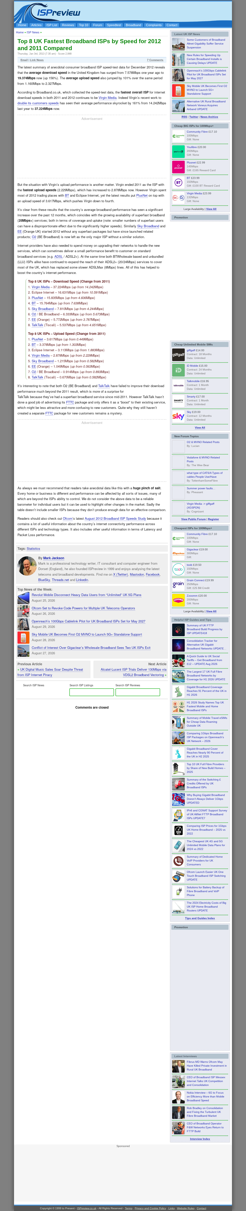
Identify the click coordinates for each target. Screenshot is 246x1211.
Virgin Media (107, 97)
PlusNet (142, 195)
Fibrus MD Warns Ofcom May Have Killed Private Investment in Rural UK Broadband (207, 1065)
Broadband (133, 25)
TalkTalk (37, 324)
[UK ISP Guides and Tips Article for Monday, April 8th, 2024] (178, 820)
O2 (34, 236)
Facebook (153, 574)
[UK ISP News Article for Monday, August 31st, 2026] (178, 49)
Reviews (68, 25)
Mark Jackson (53, 558)
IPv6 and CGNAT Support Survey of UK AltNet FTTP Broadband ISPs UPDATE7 (207, 814)
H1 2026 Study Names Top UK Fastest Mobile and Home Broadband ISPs (205, 706)
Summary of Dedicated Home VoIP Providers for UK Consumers (205, 860)
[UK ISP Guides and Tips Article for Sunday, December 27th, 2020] (178, 804)
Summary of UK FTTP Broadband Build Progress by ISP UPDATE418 (204, 629)
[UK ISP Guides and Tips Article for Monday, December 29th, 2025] (178, 650)
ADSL (58, 256)
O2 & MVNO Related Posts (203, 442)
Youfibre (192, 147)
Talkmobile (193, 381)
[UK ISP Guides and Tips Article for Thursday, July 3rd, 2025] (178, 774)
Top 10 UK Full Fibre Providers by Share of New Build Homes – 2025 (206, 768)
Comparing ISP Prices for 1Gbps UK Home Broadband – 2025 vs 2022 (206, 829)
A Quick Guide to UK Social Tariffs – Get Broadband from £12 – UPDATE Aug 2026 (204, 660)
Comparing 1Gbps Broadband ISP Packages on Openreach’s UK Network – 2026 (205, 737)
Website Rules (185, 1208)
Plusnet (191, 162)
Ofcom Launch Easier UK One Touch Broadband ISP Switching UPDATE (206, 875)
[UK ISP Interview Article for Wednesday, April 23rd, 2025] (178, 1133)
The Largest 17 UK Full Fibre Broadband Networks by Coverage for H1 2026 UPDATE (206, 675)
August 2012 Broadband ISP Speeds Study (115, 518)
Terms (128, 1208)
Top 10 (83, 25)
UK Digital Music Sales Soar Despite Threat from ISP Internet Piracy (50, 672)
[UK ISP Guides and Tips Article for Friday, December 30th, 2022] (178, 866)
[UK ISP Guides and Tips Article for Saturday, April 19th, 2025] (178, 835)
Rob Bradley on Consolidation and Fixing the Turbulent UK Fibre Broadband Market (205, 1112)
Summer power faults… (201, 488)
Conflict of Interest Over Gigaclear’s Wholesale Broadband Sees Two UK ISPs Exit (91, 647)
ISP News (33, 32)
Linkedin (82, 579)
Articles (36, 25)
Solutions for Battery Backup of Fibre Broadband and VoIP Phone (205, 891)
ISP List (52, 25)
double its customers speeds (38, 102)
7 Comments (155, 59)
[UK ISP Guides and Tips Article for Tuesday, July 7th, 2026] (178, 696)
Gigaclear (193, 549)
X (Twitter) (120, 574)
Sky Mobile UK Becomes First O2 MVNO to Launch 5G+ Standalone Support (87, 634)
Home (22, 25)
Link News (37, 59)
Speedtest (114, 25)
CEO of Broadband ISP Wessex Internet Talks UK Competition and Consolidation (206, 1081)
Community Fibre (197, 131)
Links (171, 1208)
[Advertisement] (160, 11)
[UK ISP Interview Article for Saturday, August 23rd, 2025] (178, 1117)
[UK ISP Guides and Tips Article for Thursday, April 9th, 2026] (178, 727)
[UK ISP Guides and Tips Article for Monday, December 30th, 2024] (178, 851)
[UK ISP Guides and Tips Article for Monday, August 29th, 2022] (178, 666)
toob (189, 564)
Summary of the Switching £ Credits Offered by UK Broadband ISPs (204, 783)
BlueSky (44, 579)
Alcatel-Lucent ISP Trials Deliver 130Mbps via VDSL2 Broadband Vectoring (133, 672)
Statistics (33, 548)
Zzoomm (192, 595)
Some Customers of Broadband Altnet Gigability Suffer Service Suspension (206, 43)
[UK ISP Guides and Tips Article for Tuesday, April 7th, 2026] (178, 743)
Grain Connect (195, 580)
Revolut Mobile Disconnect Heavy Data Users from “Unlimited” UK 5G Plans (86, 594)
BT (67, 195)
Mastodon (137, 574)
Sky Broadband (148, 225)
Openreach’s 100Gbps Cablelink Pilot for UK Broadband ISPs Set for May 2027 (88, 621)
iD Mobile (192, 365)
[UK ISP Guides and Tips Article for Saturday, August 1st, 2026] (178, 681)
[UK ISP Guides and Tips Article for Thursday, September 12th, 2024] (178, 881)
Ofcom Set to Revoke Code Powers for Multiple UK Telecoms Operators (83, 608)
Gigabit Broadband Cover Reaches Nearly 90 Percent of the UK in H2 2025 (205, 752)
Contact (172, 25)
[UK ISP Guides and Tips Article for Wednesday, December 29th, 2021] (178, 897)
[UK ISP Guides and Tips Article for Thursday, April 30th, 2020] (178, 635)
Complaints (154, 25)
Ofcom (67, 518)
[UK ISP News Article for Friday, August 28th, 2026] (178, 95)
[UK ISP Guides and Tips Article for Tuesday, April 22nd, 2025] (178, 789)
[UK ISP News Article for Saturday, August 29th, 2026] (178, 80)
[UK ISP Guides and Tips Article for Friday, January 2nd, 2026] (178, 758)
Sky (189, 411)
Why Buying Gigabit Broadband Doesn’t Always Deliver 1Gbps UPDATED (206, 798)
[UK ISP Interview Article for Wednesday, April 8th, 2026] (178, 1087)
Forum (97, 25)
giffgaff (191, 350)
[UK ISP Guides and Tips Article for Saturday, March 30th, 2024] (178, 912)
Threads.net (60, 579)
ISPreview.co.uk (86, 1208)
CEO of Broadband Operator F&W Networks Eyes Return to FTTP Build (205, 1127)
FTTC (70, 402)
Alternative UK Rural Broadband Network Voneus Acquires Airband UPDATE (206, 105)
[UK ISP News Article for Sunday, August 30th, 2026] (178, 65)
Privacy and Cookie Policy (150, 1208)
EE (19, 231)
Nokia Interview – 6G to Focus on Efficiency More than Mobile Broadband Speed (205, 1096)
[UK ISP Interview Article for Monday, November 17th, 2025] (178, 1102)
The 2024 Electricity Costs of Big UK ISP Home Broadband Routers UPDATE (206, 906)
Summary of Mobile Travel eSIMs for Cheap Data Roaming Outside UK (207, 721)
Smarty (191, 396)
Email (24, 59)
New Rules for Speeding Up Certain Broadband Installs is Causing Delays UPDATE (204, 59)
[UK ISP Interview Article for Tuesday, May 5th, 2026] (178, 1071)
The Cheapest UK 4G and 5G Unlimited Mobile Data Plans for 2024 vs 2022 (206, 845)
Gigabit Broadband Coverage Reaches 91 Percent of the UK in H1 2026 (207, 691)
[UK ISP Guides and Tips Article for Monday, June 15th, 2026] (178, 712)
